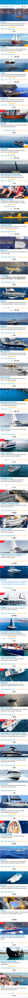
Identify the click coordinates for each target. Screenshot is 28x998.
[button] (23, 2)
